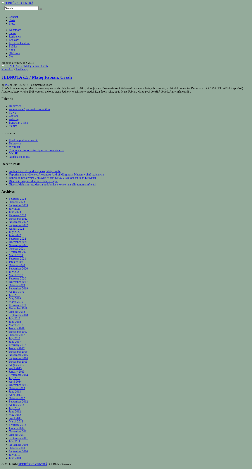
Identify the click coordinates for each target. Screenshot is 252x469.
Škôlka (13, 46)
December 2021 (18, 241)
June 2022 (15, 235)
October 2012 (17, 398)
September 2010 (18, 451)
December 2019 (18, 281)
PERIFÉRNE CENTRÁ (32, 464)
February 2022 (17, 238)
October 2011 (17, 434)
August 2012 (16, 404)
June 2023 (15, 212)
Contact (13, 16)
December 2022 (18, 218)
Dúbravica (15, 106)
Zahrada (13, 115)
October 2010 (17, 448)
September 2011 (18, 438)
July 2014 (14, 378)
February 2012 (17, 424)
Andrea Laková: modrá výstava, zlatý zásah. (35, 171)
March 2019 (16, 301)
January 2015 (17, 371)
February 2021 (17, 258)
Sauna (12, 33)
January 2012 (17, 428)
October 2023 (17, 202)
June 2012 (15, 411)
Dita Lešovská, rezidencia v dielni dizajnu (33, 181)
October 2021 (17, 248)
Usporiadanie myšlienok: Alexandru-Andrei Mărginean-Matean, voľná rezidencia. (56, 174)
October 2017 (17, 335)
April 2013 (15, 394)
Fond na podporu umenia (23, 140)
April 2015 (15, 368)
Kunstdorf (15, 29)
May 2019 (15, 298)
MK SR (13, 153)
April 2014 (15, 381)
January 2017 (17, 348)
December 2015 (18, 361)
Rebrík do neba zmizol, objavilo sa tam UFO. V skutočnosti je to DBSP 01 (52, 177)
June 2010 (15, 458)
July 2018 (14, 318)
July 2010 (14, 454)
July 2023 (14, 208)
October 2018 (17, 311)
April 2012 (15, 418)
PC (7, 84)
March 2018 (16, 325)
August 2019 (16, 291)
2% (11, 56)
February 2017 (17, 345)
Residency (15, 36)
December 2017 (18, 331)
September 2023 (18, 205)
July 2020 (14, 271)
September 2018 (18, 315)
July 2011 (14, 441)
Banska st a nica (18, 122)
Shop (12, 49)
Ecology (14, 39)
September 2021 (18, 251)
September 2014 (18, 374)
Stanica (13, 125)
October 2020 (17, 265)
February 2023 (17, 215)
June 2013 (15, 391)
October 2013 (17, 388)
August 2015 (16, 364)
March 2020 (16, 275)
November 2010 (18, 444)
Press (12, 23)
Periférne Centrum (19, 43)
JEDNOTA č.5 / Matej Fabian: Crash (36, 77)
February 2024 (17, 198)
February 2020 (17, 278)
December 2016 (18, 351)
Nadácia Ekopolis (19, 156)
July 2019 (14, 295)
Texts (12, 20)
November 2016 (18, 355)
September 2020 (18, 268)
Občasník (14, 53)
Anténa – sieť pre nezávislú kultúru (29, 109)
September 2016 (18, 358)
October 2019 (17, 285)
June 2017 (15, 341)
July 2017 (14, 338)
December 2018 (18, 308)
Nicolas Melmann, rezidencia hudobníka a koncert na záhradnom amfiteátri (52, 184)
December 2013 (18, 384)
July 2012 (14, 408)
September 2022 (18, 225)
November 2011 (18, 431)
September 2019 (18, 288)
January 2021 (17, 261)
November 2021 (18, 245)
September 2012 (18, 401)
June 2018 (15, 321)
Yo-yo (12, 112)
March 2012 (16, 421)
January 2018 (17, 328)
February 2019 (17, 305)
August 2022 (16, 228)
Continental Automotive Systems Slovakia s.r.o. (36, 150)
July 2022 (14, 231)
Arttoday (14, 119)
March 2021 (16, 255)
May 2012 (15, 414)
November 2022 (18, 222)
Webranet (14, 146)
